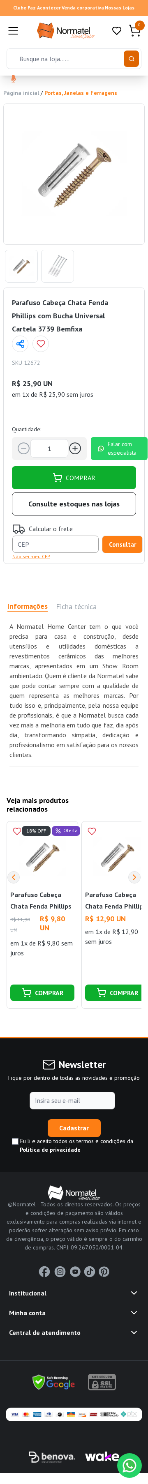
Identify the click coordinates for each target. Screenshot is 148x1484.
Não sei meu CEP (31, 556)
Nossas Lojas (119, 8)
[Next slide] (134, 877)
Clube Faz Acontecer (37, 8)
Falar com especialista (122, 448)
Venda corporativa (83, 8)
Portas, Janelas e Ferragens (80, 93)
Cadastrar (74, 1128)
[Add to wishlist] (40, 344)
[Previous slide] (13, 877)
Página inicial (21, 93)
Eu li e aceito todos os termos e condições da (75, 1145)
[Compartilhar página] (20, 344)
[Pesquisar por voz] (13, 79)
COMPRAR (80, 478)
